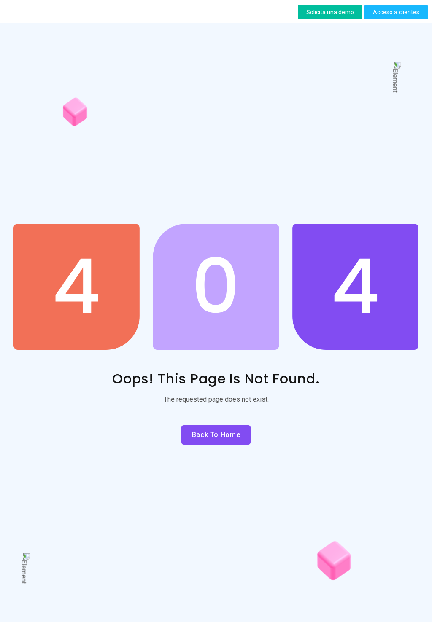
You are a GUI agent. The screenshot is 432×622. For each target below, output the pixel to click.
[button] (330, 12)
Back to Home (216, 435)
